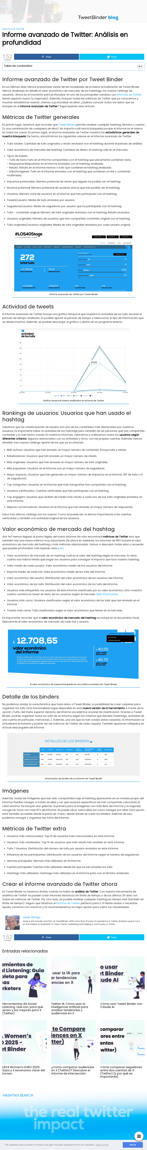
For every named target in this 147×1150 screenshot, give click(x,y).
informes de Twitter (129, 94)
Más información (107, 594)
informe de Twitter (68, 903)
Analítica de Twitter (13, 29)
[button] (138, 66)
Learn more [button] (102, 1144)
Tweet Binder (66, 124)
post (60, 548)
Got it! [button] (133, 1144)
